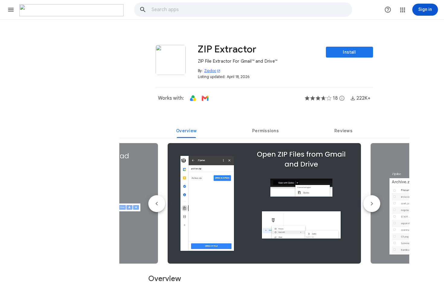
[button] (11, 9)
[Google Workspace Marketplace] (71, 10)
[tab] (186, 131)
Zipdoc (212, 70)
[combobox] (251, 10)
